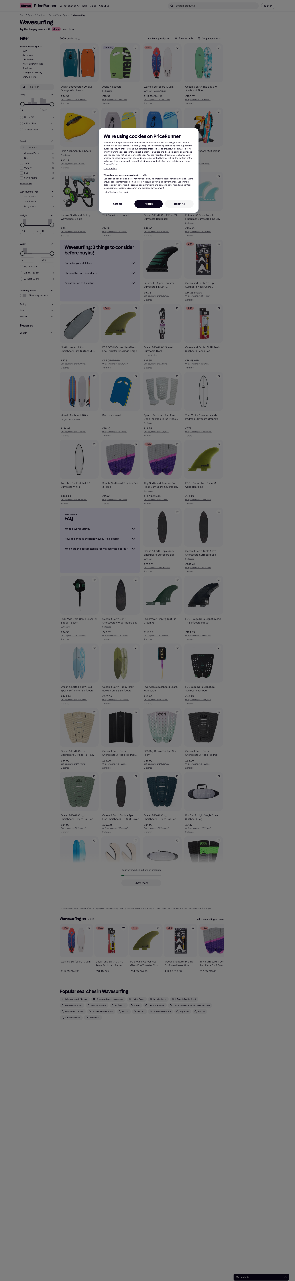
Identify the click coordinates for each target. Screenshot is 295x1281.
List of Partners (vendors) (116, 192)
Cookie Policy (110, 168)
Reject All (179, 203)
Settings (117, 203)
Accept (149, 203)
